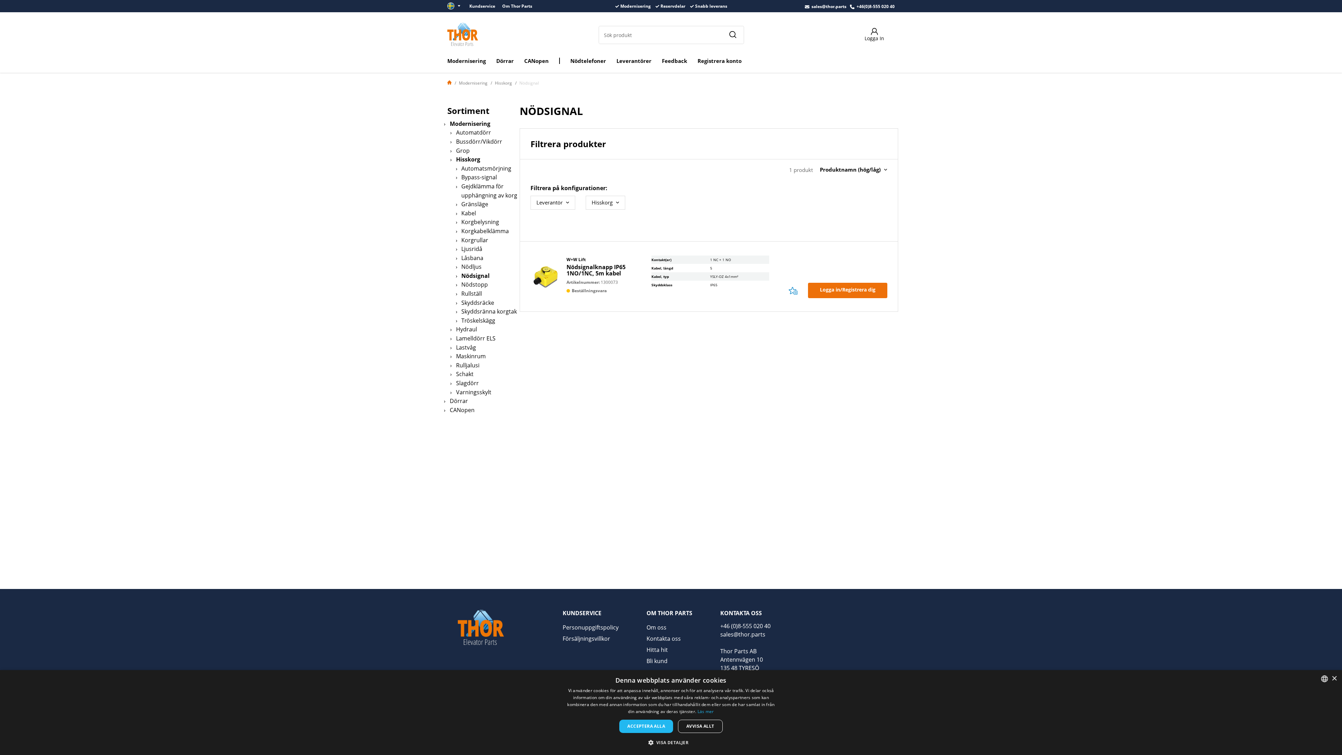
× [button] (1334, 678)
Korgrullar (474, 240)
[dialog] (671, 712)
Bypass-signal (479, 177)
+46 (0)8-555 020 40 (745, 626)
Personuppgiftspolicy (591, 627)
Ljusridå (471, 249)
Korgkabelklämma (485, 231)
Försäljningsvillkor (586, 638)
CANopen (536, 61)
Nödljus (471, 267)
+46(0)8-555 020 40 (876, 6)
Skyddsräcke (477, 303)
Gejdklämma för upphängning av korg (489, 190)
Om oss (656, 627)
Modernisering (466, 61)
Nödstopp (474, 284)
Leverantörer (633, 61)
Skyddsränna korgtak (489, 311)
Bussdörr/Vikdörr (479, 141)
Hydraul (466, 329)
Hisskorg (503, 83)
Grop (463, 150)
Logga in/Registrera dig (847, 289)
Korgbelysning (480, 222)
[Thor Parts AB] (462, 34)
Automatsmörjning (486, 168)
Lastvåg (466, 347)
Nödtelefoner (588, 61)
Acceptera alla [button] (646, 726)
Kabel (468, 213)
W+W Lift (576, 259)
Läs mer (706, 711)
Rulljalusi (467, 365)
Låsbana (472, 258)
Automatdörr (473, 132)
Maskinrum (471, 356)
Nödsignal (475, 276)
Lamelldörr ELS (476, 338)
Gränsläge (474, 204)
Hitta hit (657, 650)
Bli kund (657, 661)
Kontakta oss (664, 638)
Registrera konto (720, 61)
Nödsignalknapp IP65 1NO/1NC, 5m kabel (596, 270)
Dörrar (505, 61)
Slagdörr (467, 383)
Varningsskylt (473, 392)
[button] (671, 742)
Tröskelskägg (478, 320)
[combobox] (1324, 678)
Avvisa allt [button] (700, 726)
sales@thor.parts (828, 6)
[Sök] (732, 35)
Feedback (674, 61)
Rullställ (471, 293)
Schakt (465, 374)
